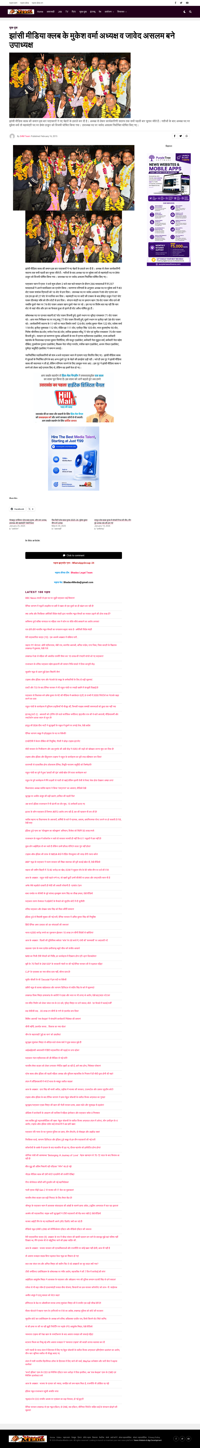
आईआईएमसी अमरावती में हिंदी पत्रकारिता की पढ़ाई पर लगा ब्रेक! (52, 1050)
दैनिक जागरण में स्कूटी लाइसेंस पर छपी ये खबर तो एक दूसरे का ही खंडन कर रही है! (59, 606)
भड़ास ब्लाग (13, 3)
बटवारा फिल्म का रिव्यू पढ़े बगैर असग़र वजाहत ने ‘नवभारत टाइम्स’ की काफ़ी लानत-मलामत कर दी (65, 1342)
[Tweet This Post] (180, 136)
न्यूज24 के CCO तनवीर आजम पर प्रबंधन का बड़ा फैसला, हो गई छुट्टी (54, 1399)
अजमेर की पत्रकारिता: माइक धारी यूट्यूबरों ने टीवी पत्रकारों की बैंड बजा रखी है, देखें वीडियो (63, 1213)
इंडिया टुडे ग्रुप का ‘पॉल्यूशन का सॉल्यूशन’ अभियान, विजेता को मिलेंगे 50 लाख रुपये (59, 830)
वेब (100, 11)
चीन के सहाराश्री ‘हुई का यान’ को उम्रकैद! (43, 1034)
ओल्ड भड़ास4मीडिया (125, 1437)
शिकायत (95, 1437)
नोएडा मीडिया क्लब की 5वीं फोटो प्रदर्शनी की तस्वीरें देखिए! (50, 1174)
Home (40, 11)
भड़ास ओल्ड (24, 3)
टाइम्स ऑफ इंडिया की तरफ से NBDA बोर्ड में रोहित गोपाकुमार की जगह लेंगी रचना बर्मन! (61, 854)
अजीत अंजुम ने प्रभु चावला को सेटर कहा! (42, 1295)
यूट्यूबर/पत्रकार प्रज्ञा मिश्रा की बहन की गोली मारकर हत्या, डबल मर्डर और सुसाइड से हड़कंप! (64, 1105)
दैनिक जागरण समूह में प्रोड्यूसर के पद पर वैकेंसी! (45, 733)
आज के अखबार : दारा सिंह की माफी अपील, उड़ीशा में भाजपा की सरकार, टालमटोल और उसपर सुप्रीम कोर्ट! (70, 1089)
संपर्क (107, 1437)
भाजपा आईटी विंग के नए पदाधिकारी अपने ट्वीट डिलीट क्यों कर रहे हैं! (53, 1221)
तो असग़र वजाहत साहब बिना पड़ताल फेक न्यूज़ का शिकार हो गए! (52, 1256)
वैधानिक (101, 1437)
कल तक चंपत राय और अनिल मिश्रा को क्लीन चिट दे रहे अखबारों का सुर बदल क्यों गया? (61, 1263)
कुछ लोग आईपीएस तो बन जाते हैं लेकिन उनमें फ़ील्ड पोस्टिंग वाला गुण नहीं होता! (58, 846)
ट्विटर (80, 1437)
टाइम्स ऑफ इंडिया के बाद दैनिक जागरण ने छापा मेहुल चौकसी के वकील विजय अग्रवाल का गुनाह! (65, 1097)
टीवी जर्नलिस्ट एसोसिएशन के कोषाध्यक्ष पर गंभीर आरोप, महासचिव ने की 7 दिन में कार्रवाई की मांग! (65, 1271)
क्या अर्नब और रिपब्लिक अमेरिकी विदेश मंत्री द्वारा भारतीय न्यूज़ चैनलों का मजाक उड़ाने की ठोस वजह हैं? (68, 613)
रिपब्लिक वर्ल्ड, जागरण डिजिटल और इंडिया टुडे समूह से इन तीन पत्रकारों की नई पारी (60, 1139)
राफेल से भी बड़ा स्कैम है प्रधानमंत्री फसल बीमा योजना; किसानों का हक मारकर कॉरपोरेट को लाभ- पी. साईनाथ (71, 1287)
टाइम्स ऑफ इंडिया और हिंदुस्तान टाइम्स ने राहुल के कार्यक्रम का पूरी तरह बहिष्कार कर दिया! (63, 756)
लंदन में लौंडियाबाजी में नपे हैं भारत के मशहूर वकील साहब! (49, 1081)
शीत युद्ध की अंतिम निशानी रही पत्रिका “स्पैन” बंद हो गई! (48, 1166)
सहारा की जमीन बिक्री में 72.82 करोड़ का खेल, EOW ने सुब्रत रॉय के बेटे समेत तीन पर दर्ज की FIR (67, 870)
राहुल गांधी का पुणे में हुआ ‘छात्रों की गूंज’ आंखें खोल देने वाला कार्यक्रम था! (56, 772)
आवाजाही (50, 11)
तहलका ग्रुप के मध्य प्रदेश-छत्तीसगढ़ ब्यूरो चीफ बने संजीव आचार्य (52, 948)
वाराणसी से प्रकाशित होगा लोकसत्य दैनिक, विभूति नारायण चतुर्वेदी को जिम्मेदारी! (58, 764)
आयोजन (108, 11)
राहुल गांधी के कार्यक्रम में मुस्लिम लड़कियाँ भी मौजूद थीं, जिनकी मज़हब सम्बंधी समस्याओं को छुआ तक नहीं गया (70, 706)
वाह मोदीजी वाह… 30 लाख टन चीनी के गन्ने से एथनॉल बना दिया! (52, 1011)
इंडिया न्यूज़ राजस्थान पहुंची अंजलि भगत (41, 1391)
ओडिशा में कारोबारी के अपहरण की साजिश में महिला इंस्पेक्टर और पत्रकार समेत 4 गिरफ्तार (62, 1113)
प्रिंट (74, 11)
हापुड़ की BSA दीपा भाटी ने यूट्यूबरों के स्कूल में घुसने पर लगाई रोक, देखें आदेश (57, 725)
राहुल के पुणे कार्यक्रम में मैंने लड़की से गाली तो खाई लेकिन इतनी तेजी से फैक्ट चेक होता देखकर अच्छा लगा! (69, 780)
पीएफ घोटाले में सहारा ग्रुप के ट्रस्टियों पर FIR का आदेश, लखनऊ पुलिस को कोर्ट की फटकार (64, 1310)
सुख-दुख (83, 11)
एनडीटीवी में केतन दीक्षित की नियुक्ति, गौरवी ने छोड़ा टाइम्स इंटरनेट (52, 741)
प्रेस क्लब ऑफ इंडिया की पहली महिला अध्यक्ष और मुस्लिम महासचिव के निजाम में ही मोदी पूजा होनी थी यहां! (69, 1073)
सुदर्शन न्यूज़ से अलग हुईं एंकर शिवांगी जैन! (42, 671)
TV (66, 11)
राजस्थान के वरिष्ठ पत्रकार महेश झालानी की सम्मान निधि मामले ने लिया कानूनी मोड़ (60, 664)
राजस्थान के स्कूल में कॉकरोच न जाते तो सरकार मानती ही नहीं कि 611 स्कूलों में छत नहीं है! (63, 838)
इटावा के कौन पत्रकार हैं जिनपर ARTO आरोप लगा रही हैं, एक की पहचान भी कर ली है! (61, 811)
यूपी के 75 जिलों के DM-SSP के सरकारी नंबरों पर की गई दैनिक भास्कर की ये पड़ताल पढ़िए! (63, 963)
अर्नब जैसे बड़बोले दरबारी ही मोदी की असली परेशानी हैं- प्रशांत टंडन (53, 885)
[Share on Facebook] (174, 136)
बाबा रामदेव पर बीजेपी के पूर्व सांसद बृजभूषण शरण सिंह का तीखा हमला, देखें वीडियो (59, 893)
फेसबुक (73, 1437)
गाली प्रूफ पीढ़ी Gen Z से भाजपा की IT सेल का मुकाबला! (49, 1190)
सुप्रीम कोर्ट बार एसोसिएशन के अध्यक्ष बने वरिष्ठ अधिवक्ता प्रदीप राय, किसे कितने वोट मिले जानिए (65, 1318)
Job (60, 11)
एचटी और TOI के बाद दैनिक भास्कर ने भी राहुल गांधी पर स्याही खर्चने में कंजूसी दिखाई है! (61, 687)
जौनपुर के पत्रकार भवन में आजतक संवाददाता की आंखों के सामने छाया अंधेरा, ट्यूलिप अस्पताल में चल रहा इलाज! (71, 1205)
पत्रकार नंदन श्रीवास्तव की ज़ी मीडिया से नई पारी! (46, 1058)
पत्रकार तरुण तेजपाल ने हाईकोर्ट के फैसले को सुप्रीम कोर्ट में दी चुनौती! (55, 901)
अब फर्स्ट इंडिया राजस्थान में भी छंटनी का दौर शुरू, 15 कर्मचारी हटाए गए (55, 803)
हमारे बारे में (114, 1437)
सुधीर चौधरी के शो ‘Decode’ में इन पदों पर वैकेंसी (45, 979)
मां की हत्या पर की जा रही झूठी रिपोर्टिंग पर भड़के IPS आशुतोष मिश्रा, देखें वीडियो (59, 1326)
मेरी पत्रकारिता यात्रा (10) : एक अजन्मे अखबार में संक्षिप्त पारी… (51, 637)
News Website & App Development (148, 1440)
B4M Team (25, 136)
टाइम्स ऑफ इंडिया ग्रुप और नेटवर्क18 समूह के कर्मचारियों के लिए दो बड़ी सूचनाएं (58, 679)
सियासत (120, 11)
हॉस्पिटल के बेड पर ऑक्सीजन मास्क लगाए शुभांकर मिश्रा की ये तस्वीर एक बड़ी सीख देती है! (63, 1303)
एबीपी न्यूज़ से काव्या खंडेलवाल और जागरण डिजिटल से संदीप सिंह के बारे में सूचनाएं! (59, 987)
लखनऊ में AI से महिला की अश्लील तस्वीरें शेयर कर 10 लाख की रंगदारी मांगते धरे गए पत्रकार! (64, 656)
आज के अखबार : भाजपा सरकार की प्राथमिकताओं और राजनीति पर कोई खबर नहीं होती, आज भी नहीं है (67, 1248)
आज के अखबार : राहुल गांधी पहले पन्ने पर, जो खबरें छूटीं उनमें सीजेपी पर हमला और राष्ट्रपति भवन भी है (67, 877)
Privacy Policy (154, 1437)
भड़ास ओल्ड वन (37, 3)
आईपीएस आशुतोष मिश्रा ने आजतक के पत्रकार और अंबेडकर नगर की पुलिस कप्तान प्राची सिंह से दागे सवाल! (70, 1279)
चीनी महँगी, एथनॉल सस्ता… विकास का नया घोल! (45, 1026)
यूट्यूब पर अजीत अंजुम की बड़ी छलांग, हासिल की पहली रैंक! (50, 796)
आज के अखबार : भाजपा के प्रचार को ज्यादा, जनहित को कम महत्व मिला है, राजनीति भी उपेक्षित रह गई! (67, 1383)
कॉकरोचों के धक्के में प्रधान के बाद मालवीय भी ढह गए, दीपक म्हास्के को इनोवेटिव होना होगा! (63, 1147)
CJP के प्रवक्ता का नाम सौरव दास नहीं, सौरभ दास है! (47, 971)
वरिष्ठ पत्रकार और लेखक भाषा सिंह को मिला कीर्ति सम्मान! (49, 909)
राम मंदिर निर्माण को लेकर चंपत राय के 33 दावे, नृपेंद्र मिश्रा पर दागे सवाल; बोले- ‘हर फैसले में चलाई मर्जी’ (68, 1003)
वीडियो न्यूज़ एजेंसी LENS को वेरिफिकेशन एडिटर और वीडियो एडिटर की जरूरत (58, 1229)
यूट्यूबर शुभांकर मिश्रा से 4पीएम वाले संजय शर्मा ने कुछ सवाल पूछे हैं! (53, 1042)
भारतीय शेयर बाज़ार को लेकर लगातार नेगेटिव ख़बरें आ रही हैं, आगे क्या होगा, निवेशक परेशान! (63, 1065)
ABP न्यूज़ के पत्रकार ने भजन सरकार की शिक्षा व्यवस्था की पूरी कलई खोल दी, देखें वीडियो (62, 862)
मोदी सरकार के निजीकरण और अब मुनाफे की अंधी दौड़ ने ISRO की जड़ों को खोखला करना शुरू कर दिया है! (69, 749)
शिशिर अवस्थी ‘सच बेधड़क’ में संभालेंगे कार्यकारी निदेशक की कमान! (53, 1018)
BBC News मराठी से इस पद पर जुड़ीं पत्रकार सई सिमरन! (50, 598)
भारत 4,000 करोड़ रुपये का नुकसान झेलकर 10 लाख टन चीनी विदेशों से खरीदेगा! (59, 932)
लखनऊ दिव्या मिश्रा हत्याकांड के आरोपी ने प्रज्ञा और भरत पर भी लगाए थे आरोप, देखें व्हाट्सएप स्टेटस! (67, 995)
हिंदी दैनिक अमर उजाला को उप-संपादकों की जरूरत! (47, 924)
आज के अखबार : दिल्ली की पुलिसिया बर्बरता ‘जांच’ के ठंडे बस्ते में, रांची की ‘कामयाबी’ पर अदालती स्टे (66, 940)
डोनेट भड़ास (87, 1437)
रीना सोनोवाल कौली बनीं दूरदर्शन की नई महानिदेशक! (47, 1182)
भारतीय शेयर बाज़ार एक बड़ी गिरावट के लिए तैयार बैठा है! (48, 1197)
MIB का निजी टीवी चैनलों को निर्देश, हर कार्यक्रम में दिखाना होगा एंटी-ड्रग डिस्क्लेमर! (60, 956)
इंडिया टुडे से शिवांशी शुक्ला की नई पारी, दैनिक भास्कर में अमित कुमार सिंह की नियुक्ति (60, 917)
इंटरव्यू (92, 11)
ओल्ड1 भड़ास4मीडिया (140, 1437)
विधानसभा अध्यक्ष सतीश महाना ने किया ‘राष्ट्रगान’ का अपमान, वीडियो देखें (55, 788)
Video (59, 1437)
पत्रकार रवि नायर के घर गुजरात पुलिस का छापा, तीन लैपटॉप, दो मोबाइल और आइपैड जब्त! (62, 1131)
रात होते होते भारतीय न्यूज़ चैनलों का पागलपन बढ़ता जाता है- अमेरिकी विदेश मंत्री (58, 629)
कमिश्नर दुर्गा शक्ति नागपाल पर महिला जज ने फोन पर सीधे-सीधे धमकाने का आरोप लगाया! (62, 621)
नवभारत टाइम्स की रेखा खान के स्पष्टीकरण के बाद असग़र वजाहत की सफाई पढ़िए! (59, 1334)
